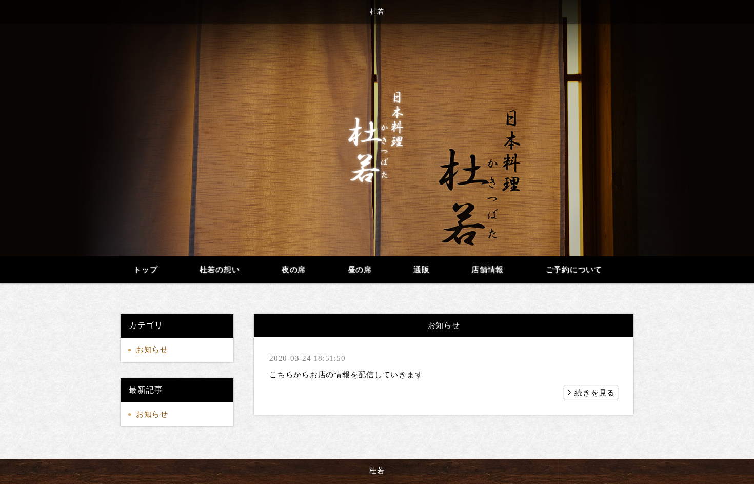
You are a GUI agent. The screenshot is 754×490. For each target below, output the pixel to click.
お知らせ (152, 349)
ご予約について (574, 270)
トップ (145, 270)
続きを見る (594, 393)
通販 (421, 270)
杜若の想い (220, 270)
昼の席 (360, 270)
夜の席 (294, 270)
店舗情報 (487, 270)
